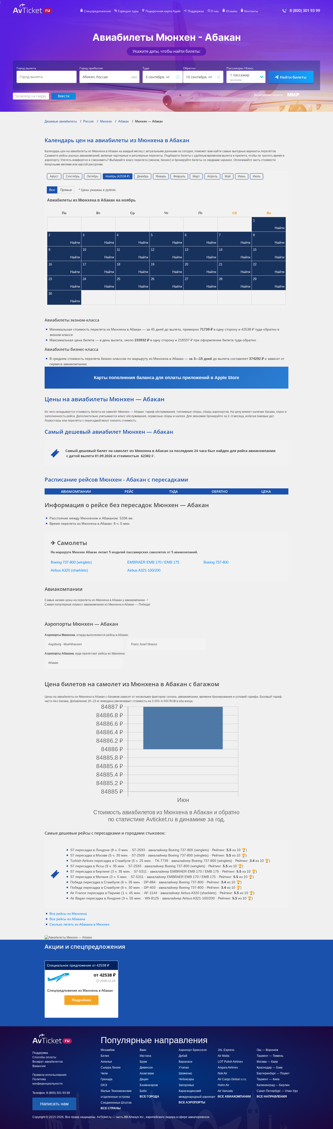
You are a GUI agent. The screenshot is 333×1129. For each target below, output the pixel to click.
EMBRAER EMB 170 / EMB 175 (153, 562)
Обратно (189, 68)
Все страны (111, 1108)
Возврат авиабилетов (47, 1061)
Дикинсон (146, 1067)
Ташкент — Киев (268, 1079)
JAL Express (226, 1050)
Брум (143, 1061)
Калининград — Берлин (273, 1085)
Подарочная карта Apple (163, 11)
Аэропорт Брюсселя (193, 1050)
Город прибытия (91, 68)
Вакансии (39, 1066)
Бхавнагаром (149, 1085)
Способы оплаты (44, 1057)
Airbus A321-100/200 (143, 570)
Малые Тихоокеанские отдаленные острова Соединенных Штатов (116, 1096)
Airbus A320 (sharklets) (69, 570)
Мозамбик (108, 1050)
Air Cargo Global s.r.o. (232, 1079)
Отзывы (231, 11)
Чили (104, 1073)
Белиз (105, 1056)
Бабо (143, 1091)
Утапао (184, 1067)
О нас (215, 11)
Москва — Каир (267, 1061)
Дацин (144, 1079)
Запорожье (186, 1085)
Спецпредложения (97, 11)
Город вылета (26, 68)
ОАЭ (104, 1085)
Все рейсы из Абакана (67, 919)
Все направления (272, 1096)
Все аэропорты (192, 1102)
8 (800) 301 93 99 (305, 10)
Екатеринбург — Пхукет (273, 1073)
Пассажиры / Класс (240, 68)
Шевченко (185, 1073)
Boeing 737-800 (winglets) (71, 562)
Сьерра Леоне (111, 1067)
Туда (146, 68)
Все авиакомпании (234, 1096)
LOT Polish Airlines (230, 1061)
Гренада (106, 1079)
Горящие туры (128, 11)
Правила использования (49, 1075)
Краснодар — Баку (270, 1067)
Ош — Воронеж (267, 1050)
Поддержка (196, 11)
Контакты (251, 11)
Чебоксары (186, 1079)
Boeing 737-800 (216, 562)
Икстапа (145, 1056)
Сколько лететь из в (79, 924)
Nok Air (222, 1073)
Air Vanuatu (225, 1091)
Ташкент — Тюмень (270, 1056)
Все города (149, 1096)
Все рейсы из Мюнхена (68, 914)
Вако (143, 1050)
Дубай (183, 1056)
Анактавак (147, 1073)
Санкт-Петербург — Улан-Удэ (277, 1091)
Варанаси (185, 1061)
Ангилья (106, 1061)
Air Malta (223, 1056)
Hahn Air (223, 1085)
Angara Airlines (228, 1067)
